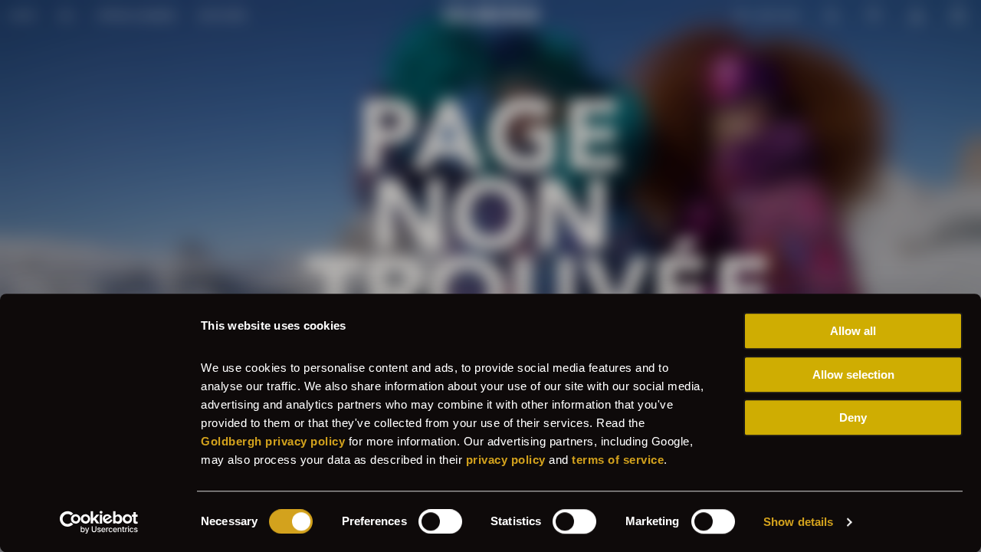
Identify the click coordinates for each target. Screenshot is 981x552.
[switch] (440, 521)
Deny (853, 417)
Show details (798, 521)
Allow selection (853, 374)
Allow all (853, 330)
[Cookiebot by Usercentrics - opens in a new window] (99, 522)
